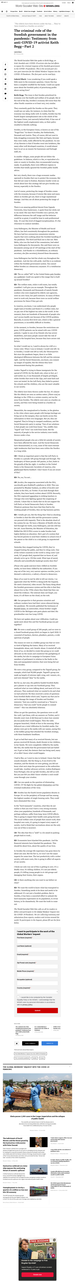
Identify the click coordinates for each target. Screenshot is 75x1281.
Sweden (35, 1058)
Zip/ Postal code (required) (26, 963)
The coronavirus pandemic (22, 1058)
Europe (42, 1058)
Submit (37, 1010)
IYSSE (40, 16)
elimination (47, 785)
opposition (34, 496)
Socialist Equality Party (29, 16)
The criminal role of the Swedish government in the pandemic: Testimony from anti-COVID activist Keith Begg (23, 1030)
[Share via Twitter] (5, 69)
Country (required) (23, 988)
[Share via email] (5, 84)
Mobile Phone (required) (25, 971)
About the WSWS (49, 16)
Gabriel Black (18, 52)
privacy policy (27, 1005)
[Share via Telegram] (5, 79)
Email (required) (22, 954)
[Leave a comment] (5, 93)
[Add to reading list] (5, 98)
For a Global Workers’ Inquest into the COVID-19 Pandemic (41, 1028)
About (68, 2)
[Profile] (73, 3)
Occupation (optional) (24, 979)
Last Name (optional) (24, 946)
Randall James (20, 608)
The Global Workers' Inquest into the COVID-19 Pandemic (30, 1053)
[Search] (73, 12)
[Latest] (6, 12)
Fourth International (12, 16)
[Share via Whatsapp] (5, 74)
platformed (18, 469)
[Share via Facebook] (5, 64)
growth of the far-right (26, 464)
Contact (64, 2)
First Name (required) (24, 937)
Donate (66, 16)
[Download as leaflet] (5, 88)
